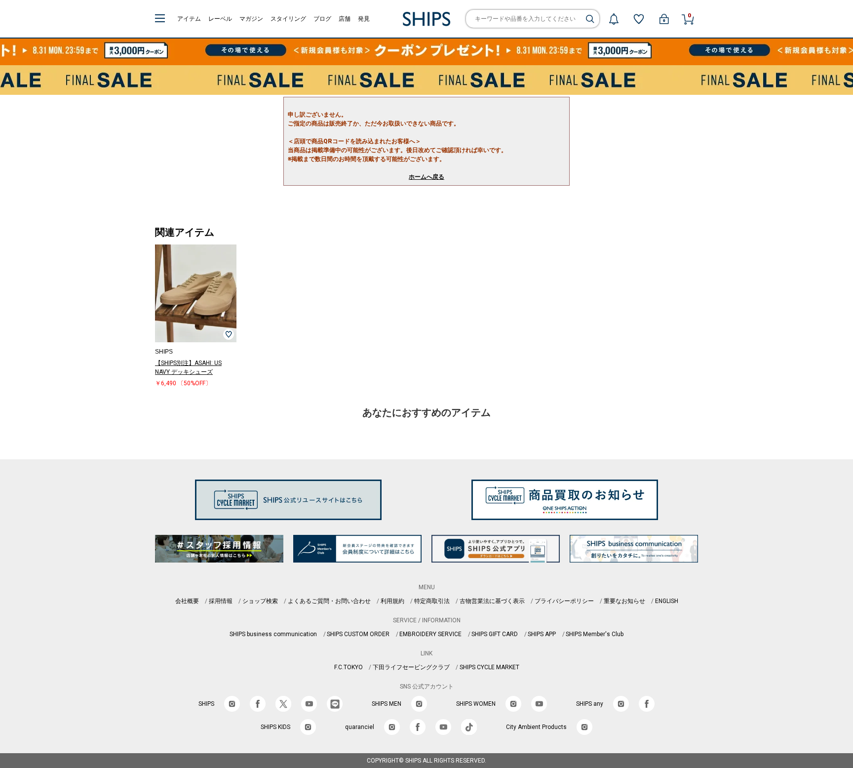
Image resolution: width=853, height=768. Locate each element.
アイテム (189, 18)
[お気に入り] (639, 19)
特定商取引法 (432, 601)
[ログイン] (664, 19)
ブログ (322, 18)
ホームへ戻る (426, 176)
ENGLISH (666, 601)
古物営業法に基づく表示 (492, 601)
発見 (364, 18)
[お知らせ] (613, 19)
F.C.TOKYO (348, 667)
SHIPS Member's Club (594, 634)
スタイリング (288, 18)
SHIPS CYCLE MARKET (489, 667)
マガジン (251, 18)
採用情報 (221, 601)
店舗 (344, 18)
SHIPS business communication (273, 634)
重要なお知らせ (624, 601)
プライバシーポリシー (564, 601)
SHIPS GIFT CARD (494, 634)
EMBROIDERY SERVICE (430, 634)
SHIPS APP (542, 634)
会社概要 (187, 601)
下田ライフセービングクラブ (411, 667)
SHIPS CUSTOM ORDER (358, 634)
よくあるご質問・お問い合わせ (329, 601)
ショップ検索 (260, 601)
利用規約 (392, 601)
